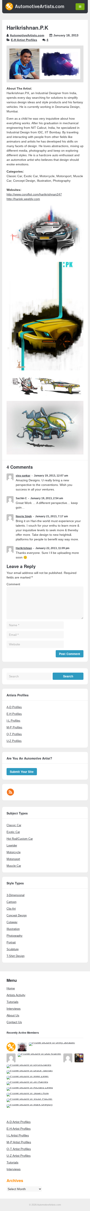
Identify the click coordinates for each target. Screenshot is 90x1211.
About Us (13, 1015)
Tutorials (12, 1002)
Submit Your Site (22, 772)
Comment (13, 584)
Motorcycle (14, 852)
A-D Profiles (14, 707)
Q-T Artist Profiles (19, 1149)
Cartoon (11, 902)
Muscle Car (14, 865)
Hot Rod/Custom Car (20, 838)
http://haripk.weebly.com (23, 199)
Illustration (13, 929)
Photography (14, 935)
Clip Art (11, 908)
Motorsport (13, 859)
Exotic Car (13, 832)
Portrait (11, 942)
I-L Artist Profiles (18, 1135)
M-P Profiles (14, 727)
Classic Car (14, 825)
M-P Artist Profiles (19, 1142)
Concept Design (17, 915)
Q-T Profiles (14, 734)
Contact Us (14, 1022)
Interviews (14, 1008)
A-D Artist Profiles (19, 1122)
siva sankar (23, 475)
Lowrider (12, 845)
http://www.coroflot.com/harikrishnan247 (34, 194)
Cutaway (12, 922)
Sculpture (13, 949)
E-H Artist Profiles (24, 40)
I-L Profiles (13, 720)
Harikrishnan (24, 548)
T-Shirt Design (15, 956)
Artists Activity (16, 995)
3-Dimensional (15, 895)
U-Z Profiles (14, 741)
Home (11, 988)
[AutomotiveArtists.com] (34, 9)
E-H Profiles (14, 714)
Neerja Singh (24, 516)
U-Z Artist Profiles (19, 1155)
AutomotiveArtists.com (27, 35)
